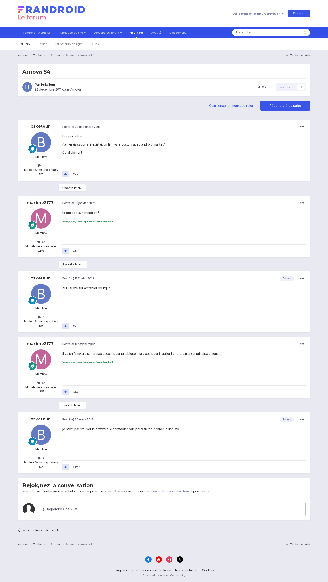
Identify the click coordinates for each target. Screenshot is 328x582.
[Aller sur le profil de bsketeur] (27, 87)
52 (42, 242)
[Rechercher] (305, 32)
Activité (156, 32)
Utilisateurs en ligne (69, 44)
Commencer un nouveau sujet (231, 105)
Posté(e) (81, 126)
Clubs (95, 44)
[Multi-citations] (65, 174)
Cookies (208, 570)
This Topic (287, 32)
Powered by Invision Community (164, 575)
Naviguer (136, 32)
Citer (76, 174)
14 (42, 165)
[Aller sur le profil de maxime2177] (41, 218)
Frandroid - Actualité (36, 32)
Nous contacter (186, 570)
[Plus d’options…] (302, 126)
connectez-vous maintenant (171, 491)
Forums (24, 44)
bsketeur (48, 84)
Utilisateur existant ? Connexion (257, 13)
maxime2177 (40, 202)
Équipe (42, 44)
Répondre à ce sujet (285, 105)
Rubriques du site (71, 32)
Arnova (75, 89)
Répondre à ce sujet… (63, 509)
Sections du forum (106, 32)
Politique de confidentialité (151, 570)
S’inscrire (298, 13)
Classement (177, 32)
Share (265, 87)
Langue (120, 570)
